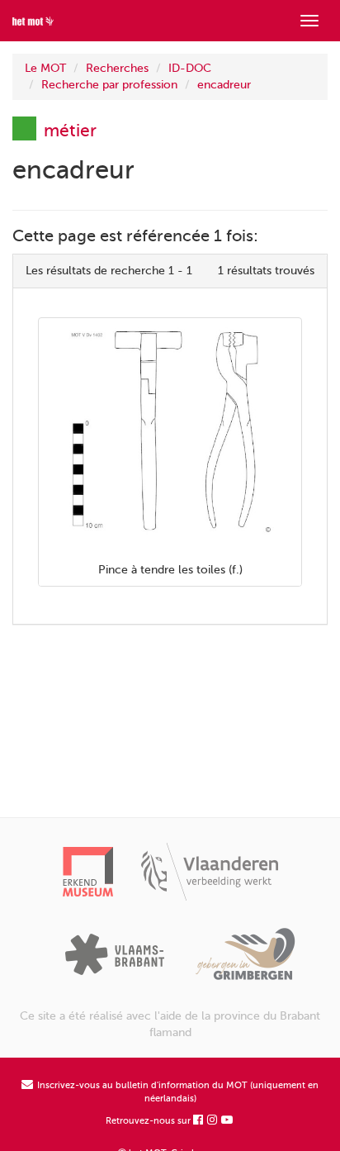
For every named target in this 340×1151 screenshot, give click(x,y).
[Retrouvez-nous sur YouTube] (227, 1120)
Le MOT (45, 68)
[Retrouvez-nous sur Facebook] (199, 1120)
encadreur (224, 84)
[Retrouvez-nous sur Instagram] (213, 1120)
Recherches (117, 68)
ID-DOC (189, 68)
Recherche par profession (109, 84)
